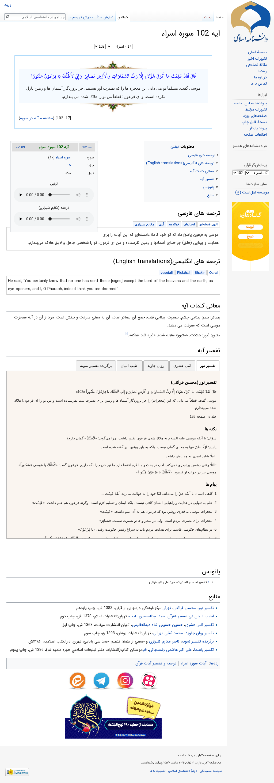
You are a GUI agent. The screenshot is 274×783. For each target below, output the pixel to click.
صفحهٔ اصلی (257, 52)
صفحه (220, 17)
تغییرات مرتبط (256, 110)
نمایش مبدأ (105, 17)
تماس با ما (258, 84)
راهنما (262, 71)
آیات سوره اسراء (194, 663)
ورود (7, 5)
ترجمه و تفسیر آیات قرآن (155, 663)
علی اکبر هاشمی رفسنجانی (170, 650)
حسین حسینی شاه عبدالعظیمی (157, 625)
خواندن (122, 17)
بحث (207, 17)
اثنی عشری (182, 365)
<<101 (87, 147)
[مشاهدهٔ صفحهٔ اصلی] (250, 21)
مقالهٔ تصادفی (256, 65)
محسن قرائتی (184, 608)
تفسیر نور (207, 365)
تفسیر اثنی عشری (199, 625)
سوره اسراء (63, 157)
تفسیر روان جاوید (199, 633)
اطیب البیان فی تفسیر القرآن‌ (191, 616)
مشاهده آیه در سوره (36, 118)
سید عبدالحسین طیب (147, 616)
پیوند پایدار (258, 128)
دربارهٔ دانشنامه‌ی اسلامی (182, 771)
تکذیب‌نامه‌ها (157, 771)
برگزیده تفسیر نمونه (96, 365)
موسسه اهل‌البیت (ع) (252, 192)
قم (145, 650)
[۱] (126, 333)
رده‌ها (214, 663)
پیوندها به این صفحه (250, 103)
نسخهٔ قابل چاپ (254, 122)
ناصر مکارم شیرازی (164, 641)
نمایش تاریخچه (81, 17)
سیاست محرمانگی (211, 771)
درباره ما (260, 77)
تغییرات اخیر (257, 59)
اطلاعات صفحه (255, 135)
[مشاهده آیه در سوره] (113, 64)
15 (69, 165)
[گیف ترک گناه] (250, 236)
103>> (20, 147)
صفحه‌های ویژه (255, 116)
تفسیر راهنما (204, 650)
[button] (215, 145)
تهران (166, 608)
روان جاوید (155, 365)
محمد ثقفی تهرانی (168, 633)
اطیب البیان (130, 365)
